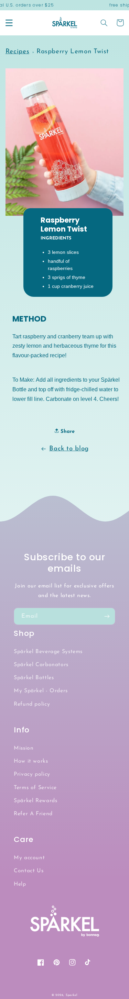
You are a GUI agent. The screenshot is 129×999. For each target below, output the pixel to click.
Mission (23, 748)
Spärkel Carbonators (41, 664)
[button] (9, 23)
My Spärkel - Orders (41, 691)
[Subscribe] (107, 616)
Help (20, 884)
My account (29, 858)
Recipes (17, 51)
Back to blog (69, 449)
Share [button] (67, 431)
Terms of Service (35, 787)
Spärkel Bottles (34, 678)
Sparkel (71, 995)
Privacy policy (32, 774)
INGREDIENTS (56, 238)
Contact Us (28, 871)
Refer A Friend (33, 814)
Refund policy (32, 704)
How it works (31, 761)
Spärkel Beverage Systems (48, 651)
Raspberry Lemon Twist (72, 51)
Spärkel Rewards (35, 801)
